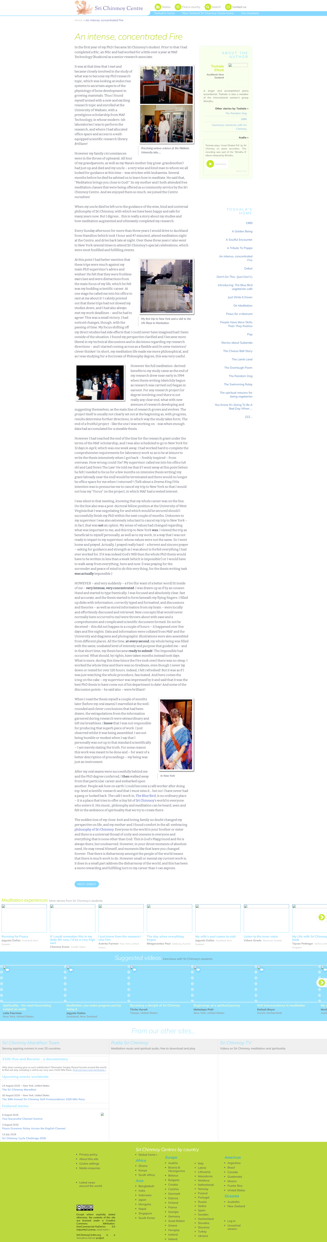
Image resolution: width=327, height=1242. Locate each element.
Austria (173, 1163)
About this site (88, 1159)
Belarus (173, 1175)
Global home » (148, 1154)
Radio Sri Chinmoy (243, 171)
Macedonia (205, 1176)
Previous (83, 894)
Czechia (173, 1189)
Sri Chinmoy (145, 800)
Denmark (174, 1193)
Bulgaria (173, 1180)
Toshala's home (164, 13)
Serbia (202, 1206)
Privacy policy (88, 1154)
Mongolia (145, 1204)
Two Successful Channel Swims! (22, 1118)
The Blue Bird (146, 796)
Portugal (203, 1197)
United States (236, 1190)
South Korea (147, 1218)
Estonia (173, 1198)
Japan (142, 1199)
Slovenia (203, 1227)
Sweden (203, 1214)
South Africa (147, 1175)
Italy (201, 1163)
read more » (103, 1229)
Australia (233, 1202)
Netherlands (206, 1185)
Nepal (142, 1209)
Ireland (172, 1239)
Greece (172, 1225)
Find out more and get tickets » (89, 1069)
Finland (173, 1203)
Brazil (231, 1167)
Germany (174, 1216)
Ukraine (203, 1236)
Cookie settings (89, 1163)
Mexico (232, 1181)
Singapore (145, 1213)
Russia (202, 1202)
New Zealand (236, 1206)
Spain (202, 1210)
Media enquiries (89, 1168)
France (172, 1207)
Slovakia (203, 1223)
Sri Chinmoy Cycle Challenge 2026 (24, 1138)
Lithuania (204, 1172)
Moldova (203, 1180)
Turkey (202, 1231)
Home (78, 20)
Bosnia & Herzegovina (176, 1169)
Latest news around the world (90, 1184)
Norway (203, 1189)
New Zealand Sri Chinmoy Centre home (208, 13)
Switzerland (206, 1219)
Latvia (202, 1167)
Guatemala (234, 1176)
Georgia (173, 1212)
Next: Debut (86, 884)
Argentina (234, 1163)
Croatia (173, 1184)
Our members (250, 13)
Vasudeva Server (86, 1237)
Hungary (174, 1230)
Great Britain (176, 1221)
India (142, 1190)
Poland (202, 1193)
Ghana (143, 1166)
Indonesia (145, 1195)
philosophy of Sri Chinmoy (94, 829)
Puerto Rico (235, 1185)
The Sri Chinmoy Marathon (19, 1089)
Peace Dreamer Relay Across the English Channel (33, 1128)
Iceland (173, 1234)
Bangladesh (146, 1186)
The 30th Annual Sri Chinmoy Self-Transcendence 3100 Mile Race (43, 1099)
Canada (232, 1172)
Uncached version (234, 1227)
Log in (231, 1221)
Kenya (143, 1170)
